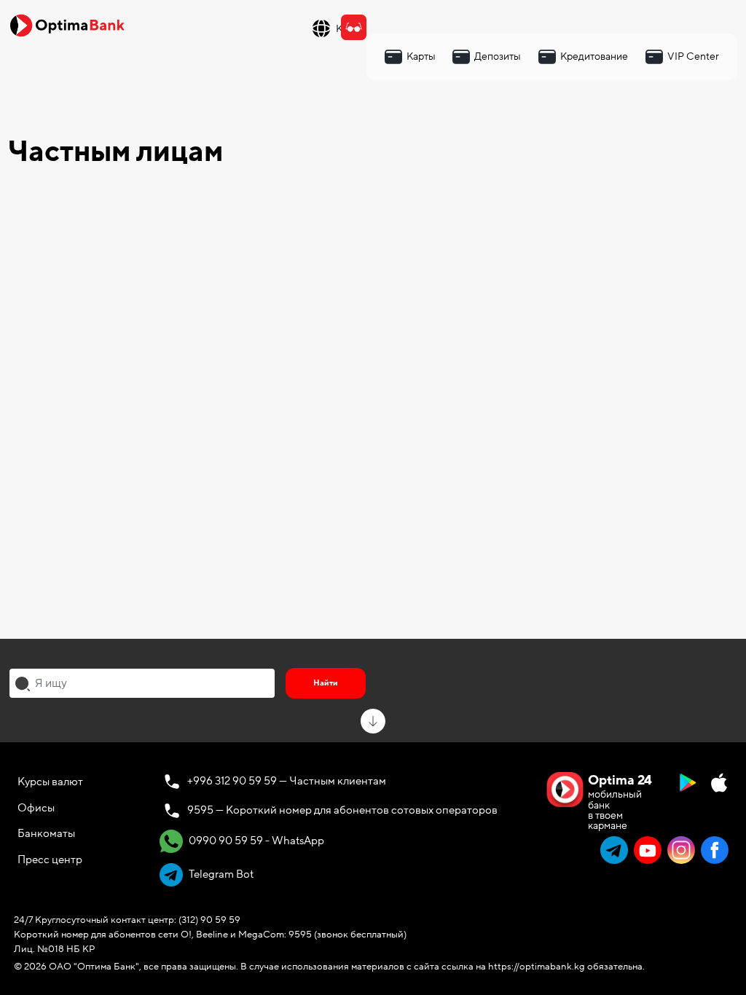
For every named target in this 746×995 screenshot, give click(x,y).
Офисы (36, 808)
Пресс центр (49, 859)
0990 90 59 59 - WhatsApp (255, 840)
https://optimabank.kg (536, 966)
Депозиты (497, 56)
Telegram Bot (220, 874)
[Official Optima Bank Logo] (67, 25)
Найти (325, 682)
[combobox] (142, 683)
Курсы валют (50, 781)
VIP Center (693, 56)
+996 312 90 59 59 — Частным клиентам (286, 781)
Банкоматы (46, 833)
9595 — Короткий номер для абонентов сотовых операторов (342, 810)
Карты (421, 56)
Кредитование (594, 56)
